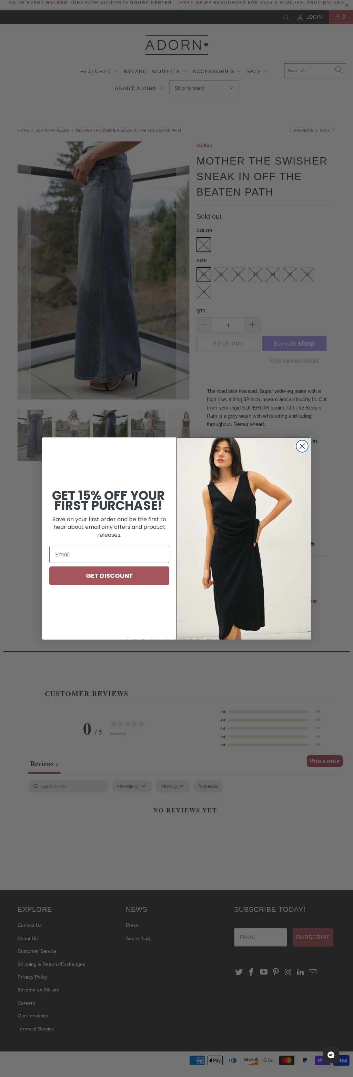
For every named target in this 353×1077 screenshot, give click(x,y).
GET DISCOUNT (109, 575)
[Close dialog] (302, 446)
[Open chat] (331, 1055)
